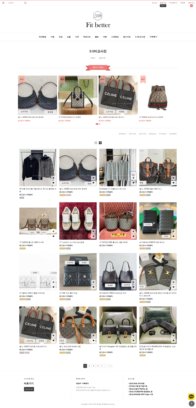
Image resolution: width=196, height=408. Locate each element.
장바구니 (191, 3)
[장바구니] (53, 178)
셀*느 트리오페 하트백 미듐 (70, 346)
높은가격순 (142, 134)
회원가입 (163, 3)
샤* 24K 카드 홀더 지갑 (68, 293)
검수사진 (127, 37)
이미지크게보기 (96, 143)
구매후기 (153, 37)
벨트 (97, 37)
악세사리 (87, 37)
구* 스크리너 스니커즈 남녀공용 (71, 242)
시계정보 (115, 37)
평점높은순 (152, 134)
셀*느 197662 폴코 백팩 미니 (150, 189)
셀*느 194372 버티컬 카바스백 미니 (111, 117)
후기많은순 (163, 134)
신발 (69, 37)
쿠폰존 (182, 3)
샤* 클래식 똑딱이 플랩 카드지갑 (32, 293)
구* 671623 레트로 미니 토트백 (69, 117)
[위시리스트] (53, 183)
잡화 (102, 58)
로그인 (154, 3)
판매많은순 (122, 134)
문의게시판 (29, 389)
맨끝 (111, 366)
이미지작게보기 (100, 143)
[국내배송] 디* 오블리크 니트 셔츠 (112, 189)
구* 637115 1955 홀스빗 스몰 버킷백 (113, 242)
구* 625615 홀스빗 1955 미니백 (31, 242)
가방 (52, 37)
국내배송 (42, 37)
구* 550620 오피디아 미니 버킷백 (151, 117)
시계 (77, 37)
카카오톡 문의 (29, 379)
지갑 (61, 37)
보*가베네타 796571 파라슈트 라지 (112, 293)
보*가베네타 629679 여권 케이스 (152, 242)
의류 (105, 37)
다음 (106, 366)
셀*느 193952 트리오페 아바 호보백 (30, 117)
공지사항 (131, 379)
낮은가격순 (132, 134)
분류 (3, 2)
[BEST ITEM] (37, 95)
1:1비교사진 (140, 37)
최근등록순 (173, 134)
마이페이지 (173, 3)
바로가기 (29, 383)
